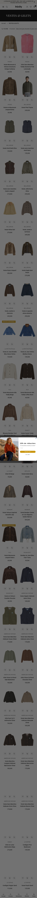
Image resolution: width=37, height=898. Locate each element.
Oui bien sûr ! (28, 451)
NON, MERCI (28, 454)
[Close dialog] (36, 438)
